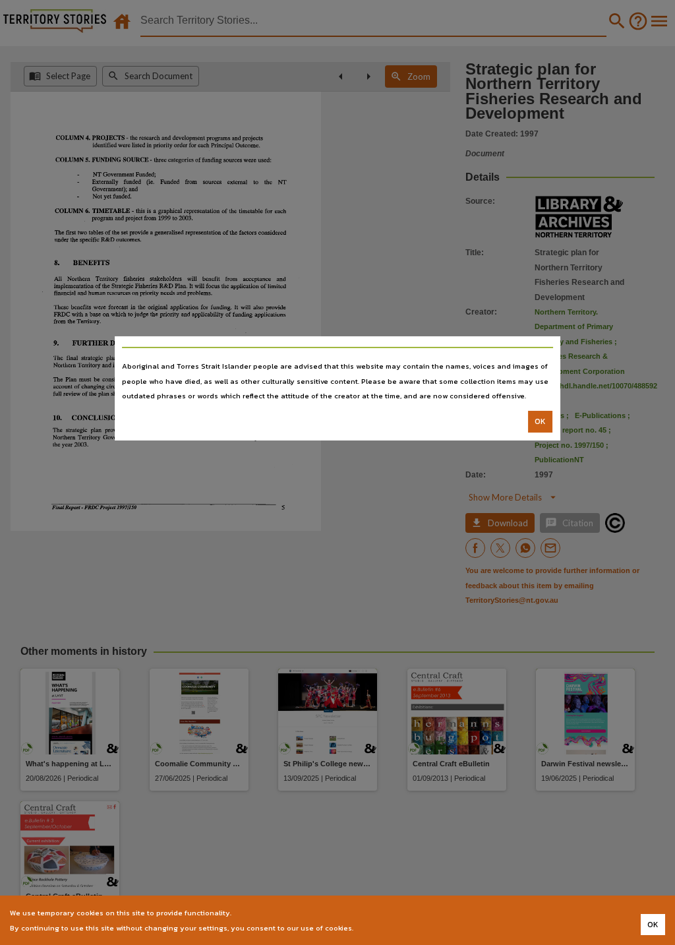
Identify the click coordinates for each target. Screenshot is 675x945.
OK (540, 421)
